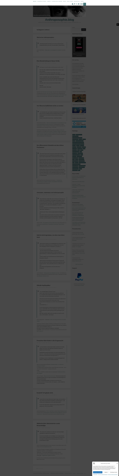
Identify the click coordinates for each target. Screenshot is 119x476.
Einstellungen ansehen (113, 472)
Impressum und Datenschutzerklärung (103, 474)
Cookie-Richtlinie (95, 474)
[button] (117, 463)
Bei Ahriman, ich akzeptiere (98, 472)
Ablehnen (106, 472)
